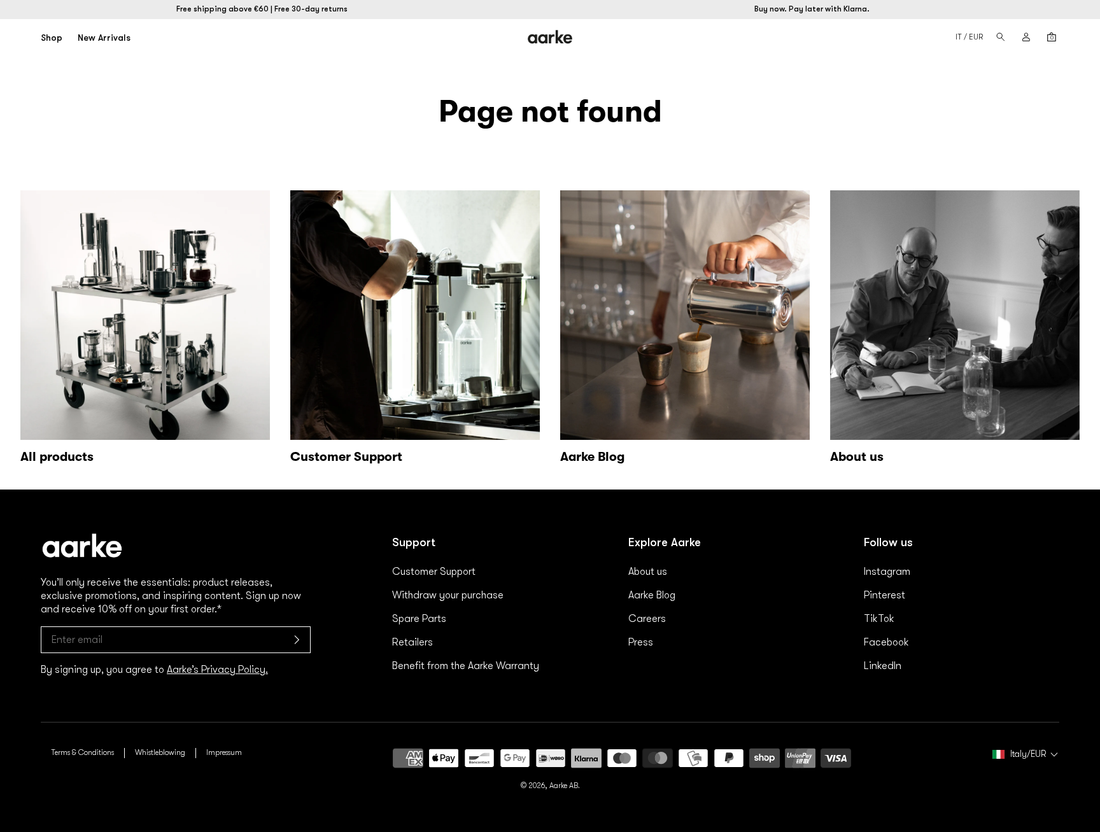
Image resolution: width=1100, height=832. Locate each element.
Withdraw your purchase (448, 595)
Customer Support (434, 571)
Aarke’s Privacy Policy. (217, 669)
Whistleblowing (160, 752)
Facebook (886, 642)
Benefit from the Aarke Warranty (465, 666)
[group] (415, 329)
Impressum (224, 752)
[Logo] (550, 37)
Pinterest (884, 595)
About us (647, 571)
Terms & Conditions (82, 752)
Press (640, 642)
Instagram (887, 571)
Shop (51, 37)
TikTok (879, 618)
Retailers (412, 642)
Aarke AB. (564, 785)
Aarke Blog (651, 595)
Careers (647, 618)
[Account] (1026, 37)
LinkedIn (882, 666)
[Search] (1000, 37)
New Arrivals (104, 37)
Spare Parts (419, 618)
